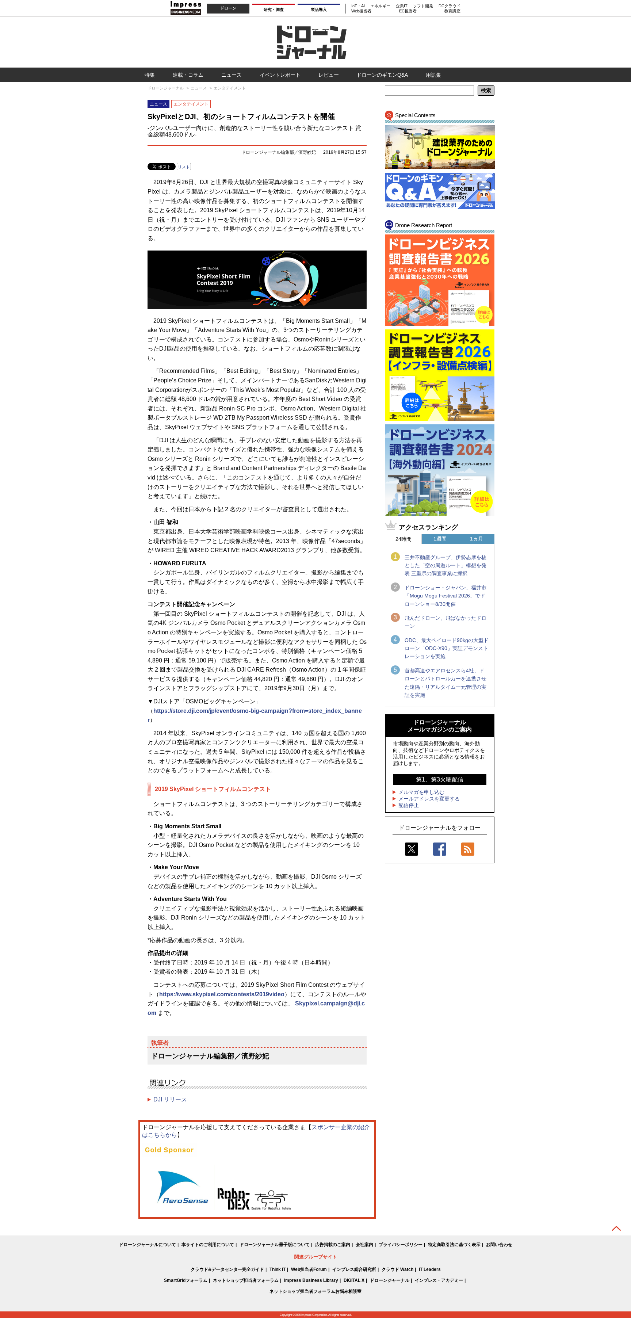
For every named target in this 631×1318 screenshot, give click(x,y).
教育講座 (452, 11)
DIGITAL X (354, 1280)
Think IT (277, 1269)
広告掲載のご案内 (332, 1244)
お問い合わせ (499, 1244)
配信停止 (408, 805)
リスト (184, 167)
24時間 (403, 539)
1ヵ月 (476, 539)
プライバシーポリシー (400, 1244)
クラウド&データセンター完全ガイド (227, 1269)
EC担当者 (408, 11)
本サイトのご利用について (207, 1244)
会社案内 (364, 1244)
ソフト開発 (423, 6)
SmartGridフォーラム (185, 1280)
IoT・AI (358, 6)
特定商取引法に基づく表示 (454, 1244)
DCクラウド (449, 6)
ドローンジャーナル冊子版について (275, 1244)
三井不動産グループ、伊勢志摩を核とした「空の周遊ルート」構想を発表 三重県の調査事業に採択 (445, 565)
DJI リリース (170, 1099)
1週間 (440, 539)
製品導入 (319, 9)
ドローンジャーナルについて (147, 1244)
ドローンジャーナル (389, 1280)
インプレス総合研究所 (354, 1269)
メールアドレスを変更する (429, 799)
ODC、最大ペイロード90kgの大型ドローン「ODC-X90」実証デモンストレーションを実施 (447, 648)
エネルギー (380, 6)
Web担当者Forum (309, 1269)
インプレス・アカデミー (439, 1280)
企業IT (402, 6)
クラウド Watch (397, 1269)
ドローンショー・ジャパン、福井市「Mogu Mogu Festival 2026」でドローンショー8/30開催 (445, 596)
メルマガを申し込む (421, 792)
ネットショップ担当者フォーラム (246, 1280)
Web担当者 (361, 11)
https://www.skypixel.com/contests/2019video (221, 994)
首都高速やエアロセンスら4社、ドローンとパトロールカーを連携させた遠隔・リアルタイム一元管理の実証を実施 (445, 683)
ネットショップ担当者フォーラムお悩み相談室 (315, 1291)
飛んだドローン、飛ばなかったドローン (445, 622)
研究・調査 (274, 9)
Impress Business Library (311, 1280)
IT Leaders (430, 1269)
